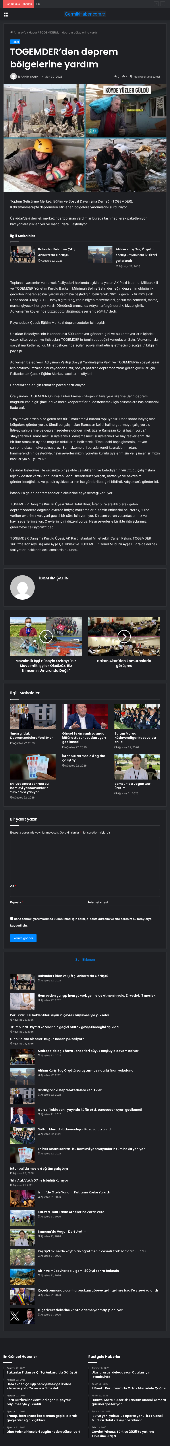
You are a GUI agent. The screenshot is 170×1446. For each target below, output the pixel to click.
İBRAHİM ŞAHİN (28, 76)
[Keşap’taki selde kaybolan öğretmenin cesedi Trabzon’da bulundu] (22, 1257)
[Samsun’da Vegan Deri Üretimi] (137, 767)
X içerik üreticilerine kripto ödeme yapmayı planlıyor (80, 1310)
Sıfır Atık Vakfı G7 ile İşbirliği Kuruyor (39, 1180)
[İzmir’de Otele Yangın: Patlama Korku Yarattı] (22, 1198)
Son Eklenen (85, 959)
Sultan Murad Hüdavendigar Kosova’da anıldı (135, 737)
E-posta (16, 902)
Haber (33, 32)
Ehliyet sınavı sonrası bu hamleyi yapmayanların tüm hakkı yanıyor (29, 788)
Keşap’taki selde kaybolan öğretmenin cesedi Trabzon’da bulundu (92, 1251)
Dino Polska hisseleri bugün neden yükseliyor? (47, 1039)
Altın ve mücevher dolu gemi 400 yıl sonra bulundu (78, 1271)
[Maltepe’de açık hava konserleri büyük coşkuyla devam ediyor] (22, 1057)
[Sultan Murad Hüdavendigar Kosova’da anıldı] (137, 717)
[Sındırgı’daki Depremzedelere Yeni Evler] (33, 717)
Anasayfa (19, 32)
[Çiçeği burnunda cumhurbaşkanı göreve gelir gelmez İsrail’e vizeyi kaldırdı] (22, 1296)
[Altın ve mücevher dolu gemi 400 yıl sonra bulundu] (22, 1277)
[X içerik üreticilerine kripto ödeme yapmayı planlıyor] (22, 1316)
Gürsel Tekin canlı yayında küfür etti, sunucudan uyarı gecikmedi (84, 737)
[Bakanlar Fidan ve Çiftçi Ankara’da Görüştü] (22, 254)
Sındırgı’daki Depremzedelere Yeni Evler (31, 735)
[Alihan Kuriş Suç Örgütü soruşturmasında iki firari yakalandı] (100, 254)
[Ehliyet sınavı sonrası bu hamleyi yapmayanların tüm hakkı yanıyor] (33, 767)
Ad (13, 886)
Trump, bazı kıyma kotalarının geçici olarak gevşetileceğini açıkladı (65, 1027)
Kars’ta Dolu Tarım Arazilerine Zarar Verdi (71, 1212)
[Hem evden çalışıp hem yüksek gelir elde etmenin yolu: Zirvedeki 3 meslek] (22, 1001)
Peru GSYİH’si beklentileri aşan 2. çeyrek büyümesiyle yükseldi (79, 4)
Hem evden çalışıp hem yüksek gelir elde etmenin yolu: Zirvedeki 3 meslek (96, 995)
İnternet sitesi (98, 902)
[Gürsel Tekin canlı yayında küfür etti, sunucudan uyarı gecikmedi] (85, 717)
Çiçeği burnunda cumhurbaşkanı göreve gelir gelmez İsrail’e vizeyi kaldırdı (98, 1290)
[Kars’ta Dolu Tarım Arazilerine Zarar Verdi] (22, 1218)
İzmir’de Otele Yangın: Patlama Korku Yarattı (74, 1192)
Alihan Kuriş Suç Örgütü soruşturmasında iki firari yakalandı (136, 255)
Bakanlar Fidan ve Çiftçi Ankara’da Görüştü (73, 976)
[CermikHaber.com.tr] (85, 14)
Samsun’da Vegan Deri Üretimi (132, 786)
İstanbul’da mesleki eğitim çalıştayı (83, 758)
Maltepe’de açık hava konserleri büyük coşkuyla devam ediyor (88, 1051)
